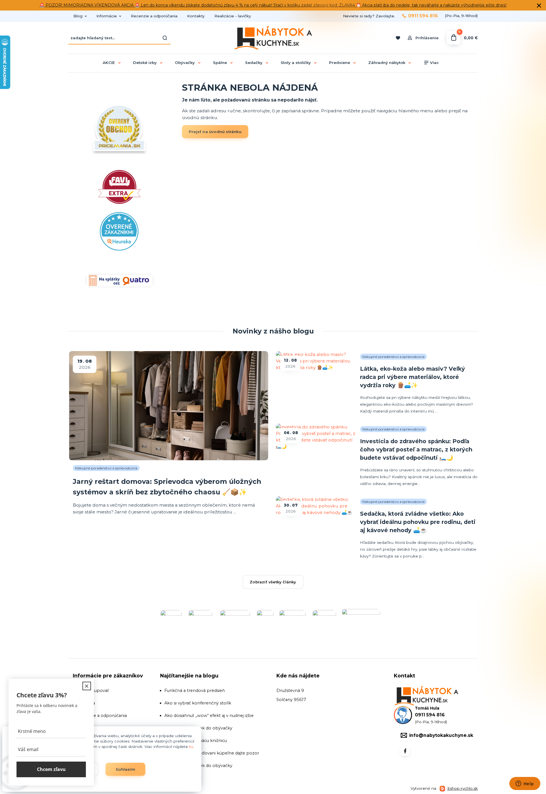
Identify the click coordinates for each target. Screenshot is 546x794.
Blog (77, 16)
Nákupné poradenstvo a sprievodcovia (106, 468)
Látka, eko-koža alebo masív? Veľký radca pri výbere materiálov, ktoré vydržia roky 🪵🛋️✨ (412, 377)
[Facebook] (405, 751)
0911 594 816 (423, 15)
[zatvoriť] (538, 6)
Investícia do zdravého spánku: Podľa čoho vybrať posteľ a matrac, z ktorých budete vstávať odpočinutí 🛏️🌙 (416, 449)
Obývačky (185, 62)
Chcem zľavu (51, 769)
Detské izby (145, 62)
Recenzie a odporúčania (154, 16)
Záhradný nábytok (386, 62)
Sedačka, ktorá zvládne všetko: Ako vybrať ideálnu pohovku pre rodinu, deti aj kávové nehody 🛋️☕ (417, 522)
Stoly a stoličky (296, 62)
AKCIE (109, 62)
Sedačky (253, 62)
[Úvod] (273, 38)
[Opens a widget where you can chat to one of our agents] (524, 784)
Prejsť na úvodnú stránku (215, 131)
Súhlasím (125, 769)
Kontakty (196, 16)
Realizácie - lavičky (232, 16)
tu (191, 746)
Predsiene (339, 62)
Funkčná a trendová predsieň (194, 690)
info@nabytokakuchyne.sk (441, 735)
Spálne (220, 62)
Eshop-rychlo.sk (462, 788)
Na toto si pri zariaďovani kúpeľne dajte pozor (211, 753)
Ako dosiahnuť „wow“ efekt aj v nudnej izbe (209, 715)
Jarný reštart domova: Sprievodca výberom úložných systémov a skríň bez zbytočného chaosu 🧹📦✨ (167, 486)
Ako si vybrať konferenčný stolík (197, 703)
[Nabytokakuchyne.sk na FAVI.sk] (119, 214)
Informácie (106, 16)
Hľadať (165, 37)
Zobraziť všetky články (273, 582)
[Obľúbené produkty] (398, 38)
